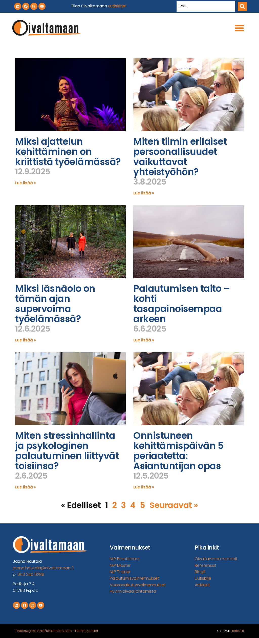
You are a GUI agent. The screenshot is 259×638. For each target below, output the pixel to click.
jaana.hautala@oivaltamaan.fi (43, 568)
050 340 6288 (30, 574)
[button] (239, 27)
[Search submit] (242, 6)
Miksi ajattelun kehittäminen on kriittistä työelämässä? (68, 151)
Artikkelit (202, 585)
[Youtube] (42, 6)
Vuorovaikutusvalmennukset (138, 585)
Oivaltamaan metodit (216, 559)
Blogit (200, 572)
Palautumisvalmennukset (134, 578)
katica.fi (237, 630)
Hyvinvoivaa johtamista (133, 591)
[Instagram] (33, 6)
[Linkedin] (17, 6)
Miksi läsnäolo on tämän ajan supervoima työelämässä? (55, 303)
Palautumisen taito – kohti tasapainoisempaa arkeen (181, 303)
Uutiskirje (203, 578)
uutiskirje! (117, 6)
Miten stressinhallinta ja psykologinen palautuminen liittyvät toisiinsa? (67, 450)
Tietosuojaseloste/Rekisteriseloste (43, 630)
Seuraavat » (173, 505)
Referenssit (205, 565)
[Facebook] (25, 6)
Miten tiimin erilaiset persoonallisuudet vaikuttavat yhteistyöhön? (180, 156)
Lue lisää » (25, 183)
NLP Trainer (120, 572)
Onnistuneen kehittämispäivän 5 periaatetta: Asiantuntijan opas (178, 450)
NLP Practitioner (125, 559)
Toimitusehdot (86, 630)
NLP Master (120, 565)
